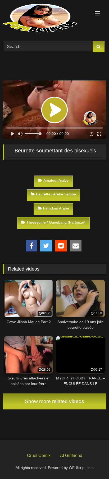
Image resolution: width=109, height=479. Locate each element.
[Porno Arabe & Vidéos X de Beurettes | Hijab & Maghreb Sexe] (45, 19)
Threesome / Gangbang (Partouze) (55, 222)
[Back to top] (92, 462)
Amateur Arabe (56, 180)
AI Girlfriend (71, 455)
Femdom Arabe (56, 208)
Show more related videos (54, 401)
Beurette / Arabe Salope (56, 194)
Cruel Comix (39, 455)
